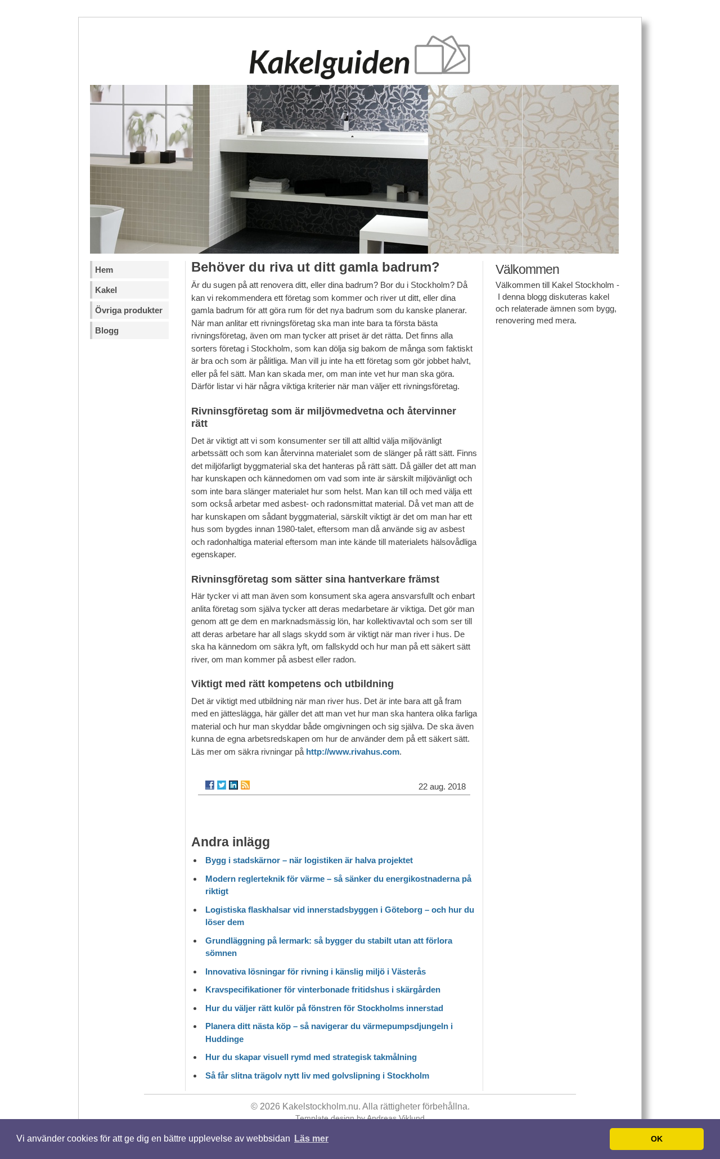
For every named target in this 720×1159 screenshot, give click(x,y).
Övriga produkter (129, 310)
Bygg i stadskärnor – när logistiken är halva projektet (309, 860)
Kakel (106, 290)
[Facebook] (209, 785)
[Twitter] (221, 785)
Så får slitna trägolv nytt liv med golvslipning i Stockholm (317, 1075)
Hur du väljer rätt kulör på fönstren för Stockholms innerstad (324, 1008)
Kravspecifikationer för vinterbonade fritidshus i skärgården (322, 989)
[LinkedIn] (233, 785)
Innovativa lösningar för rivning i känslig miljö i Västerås (315, 971)
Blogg (107, 330)
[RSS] (245, 785)
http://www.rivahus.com (352, 751)
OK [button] (657, 1138)
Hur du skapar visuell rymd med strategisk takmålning (311, 1057)
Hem (104, 269)
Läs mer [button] (311, 1138)
